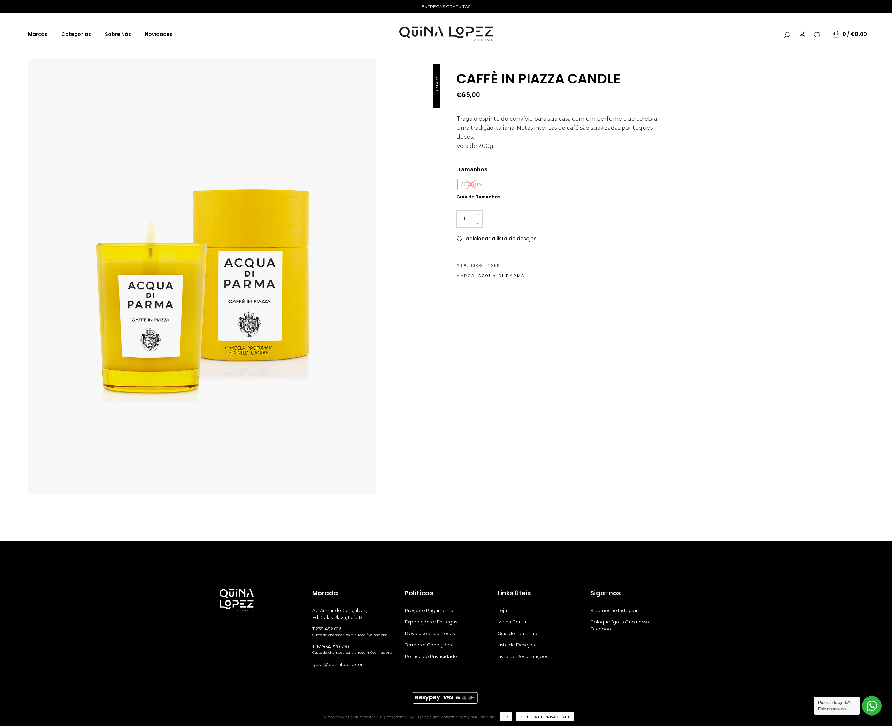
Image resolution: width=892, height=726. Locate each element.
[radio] (471, 184)
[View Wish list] (817, 34)
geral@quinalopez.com (339, 664)
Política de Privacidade (431, 656)
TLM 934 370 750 (330, 646)
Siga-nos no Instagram (615, 610)
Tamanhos (472, 169)
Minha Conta (512, 622)
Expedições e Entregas (431, 622)
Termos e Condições (428, 645)
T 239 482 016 (326, 629)
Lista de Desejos (516, 645)
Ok (506, 716)
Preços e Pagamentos (430, 610)
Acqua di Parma (501, 275)
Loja (502, 610)
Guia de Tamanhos (478, 196)
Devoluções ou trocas (430, 633)
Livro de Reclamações (523, 656)
